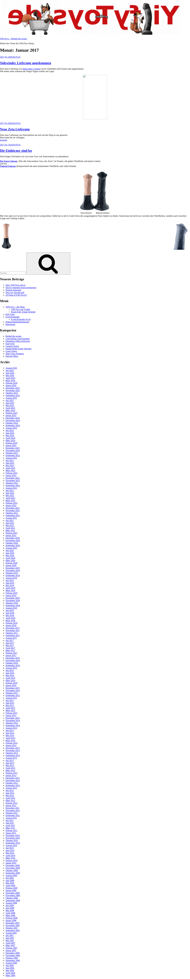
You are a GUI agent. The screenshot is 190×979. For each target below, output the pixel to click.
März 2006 (10, 975)
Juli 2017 (10, 640)
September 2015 (13, 695)
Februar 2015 (11, 713)
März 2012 (10, 800)
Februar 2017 (11, 653)
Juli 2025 (10, 400)
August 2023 (11, 458)
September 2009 (13, 873)
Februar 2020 (11, 563)
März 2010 (10, 858)
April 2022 (10, 498)
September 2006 (13, 960)
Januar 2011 (11, 833)
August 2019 (11, 578)
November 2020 (13, 540)
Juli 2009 (10, 878)
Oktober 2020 (12, 543)
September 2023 (13, 455)
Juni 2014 (10, 733)
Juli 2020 (10, 550)
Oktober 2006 (12, 958)
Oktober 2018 (12, 603)
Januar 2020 (11, 565)
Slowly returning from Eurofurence (21, 287)
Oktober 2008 (12, 898)
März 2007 (10, 945)
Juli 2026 (10, 370)
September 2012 (13, 785)
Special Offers (12, 356)
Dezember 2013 (13, 748)
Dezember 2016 (13, 658)
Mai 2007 (10, 940)
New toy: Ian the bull (15, 292)
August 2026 (11, 368)
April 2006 (10, 973)
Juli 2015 (10, 700)
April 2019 (10, 588)
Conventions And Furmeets (18, 338)
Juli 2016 (10, 670)
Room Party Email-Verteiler (23, 312)
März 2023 (10, 470)
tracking (3, 140)
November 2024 (13, 420)
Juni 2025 (10, 403)
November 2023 (13, 450)
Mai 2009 (10, 883)
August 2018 (11, 608)
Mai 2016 (10, 675)
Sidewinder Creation (31, 69)
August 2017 (11, 638)
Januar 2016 (11, 685)
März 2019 (10, 590)
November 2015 (13, 690)
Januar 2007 (11, 950)
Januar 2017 (11, 655)
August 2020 (11, 548)
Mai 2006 (10, 970)
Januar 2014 (11, 745)
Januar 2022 (11, 505)
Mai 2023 (10, 465)
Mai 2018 (10, 615)
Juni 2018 (10, 613)
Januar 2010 (11, 863)
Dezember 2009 (13, 865)
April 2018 (10, 618)
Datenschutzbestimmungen (17, 322)
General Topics (12, 346)
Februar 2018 (11, 623)
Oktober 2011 (12, 813)
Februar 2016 (11, 683)
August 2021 (11, 518)
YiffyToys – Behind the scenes (13, 38)
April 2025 (10, 408)
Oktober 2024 (12, 423)
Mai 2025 (10, 405)
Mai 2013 (10, 765)
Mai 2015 (10, 705)
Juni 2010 (10, 850)
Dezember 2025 (13, 388)
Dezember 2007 (13, 923)
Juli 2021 (10, 520)
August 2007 (11, 933)
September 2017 (13, 635)
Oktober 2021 (12, 513)
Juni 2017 (10, 643)
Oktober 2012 (12, 783)
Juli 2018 (10, 610)
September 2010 (13, 843)
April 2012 (10, 798)
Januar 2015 (11, 715)
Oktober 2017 (12, 633)
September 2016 (13, 665)
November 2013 (13, 750)
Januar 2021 (11, 535)
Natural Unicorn (8, 166)
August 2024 (11, 428)
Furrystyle (10, 343)
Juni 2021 (10, 523)
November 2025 (13, 390)
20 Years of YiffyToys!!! (16, 295)
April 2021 (10, 528)
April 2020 (10, 558)
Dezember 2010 (13, 835)
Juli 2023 (10, 460)
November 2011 (13, 810)
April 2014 (10, 738)
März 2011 (10, 828)
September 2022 (13, 485)
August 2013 (11, 758)
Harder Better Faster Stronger (18, 348)
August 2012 (11, 788)
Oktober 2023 (12, 453)
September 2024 (13, 425)
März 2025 (10, 410)
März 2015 (10, 710)
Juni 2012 (10, 793)
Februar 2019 (11, 593)
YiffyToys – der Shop (15, 307)
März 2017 (10, 650)
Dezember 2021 (13, 508)
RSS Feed (10, 314)
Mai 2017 (10, 645)
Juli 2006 (10, 965)
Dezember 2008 (13, 893)
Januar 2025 (11, 415)
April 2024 (10, 438)
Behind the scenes (13, 336)
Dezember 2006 (13, 953)
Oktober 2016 (12, 663)
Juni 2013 (10, 763)
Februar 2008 (11, 918)
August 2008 (11, 903)
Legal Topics (11, 351)
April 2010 (10, 855)
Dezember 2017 (13, 628)
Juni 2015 (10, 703)
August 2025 (11, 398)
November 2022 (13, 480)
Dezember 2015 (13, 688)
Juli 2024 (10, 430)
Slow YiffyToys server (15, 285)
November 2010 (13, 838)
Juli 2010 (10, 848)
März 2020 (10, 560)
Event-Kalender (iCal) (21, 319)
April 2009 (10, 885)
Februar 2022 (11, 503)
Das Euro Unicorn (8, 161)
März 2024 (10, 440)
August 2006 (11, 963)
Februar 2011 (11, 830)
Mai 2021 (10, 525)
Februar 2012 (11, 803)
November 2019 (13, 570)
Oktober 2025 (12, 393)
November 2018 (13, 600)
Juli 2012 (10, 790)
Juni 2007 (10, 938)
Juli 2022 (10, 490)
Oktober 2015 (12, 693)
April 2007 (10, 943)
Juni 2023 (10, 463)
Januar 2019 (11, 595)
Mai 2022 (10, 495)
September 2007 (13, 930)
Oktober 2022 (12, 483)
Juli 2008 (10, 905)
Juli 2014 (10, 730)
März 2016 (10, 680)
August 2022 (11, 488)
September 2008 (13, 900)
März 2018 (10, 620)
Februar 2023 (11, 473)
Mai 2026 (10, 375)
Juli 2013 (10, 760)
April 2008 (10, 913)
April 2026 (10, 378)
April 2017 (10, 648)
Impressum (10, 324)
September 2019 (13, 575)
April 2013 (10, 768)
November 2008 (13, 895)
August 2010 (11, 845)
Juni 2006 (10, 968)
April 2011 (10, 825)
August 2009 (11, 875)
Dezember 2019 (13, 568)
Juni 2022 (10, 493)
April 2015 (10, 708)
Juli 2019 (10, 580)
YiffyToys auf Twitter (20, 309)
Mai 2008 (10, 910)
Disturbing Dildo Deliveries (18, 341)
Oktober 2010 (12, 840)
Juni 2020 (10, 553)
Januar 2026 (11, 385)
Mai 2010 (10, 853)
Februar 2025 (11, 413)
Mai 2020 (10, 555)
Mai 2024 (10, 435)
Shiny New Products (15, 353)
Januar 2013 (11, 775)
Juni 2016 (10, 673)
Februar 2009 (11, 888)
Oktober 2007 (12, 928)
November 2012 (13, 780)
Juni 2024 (10, 433)
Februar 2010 (11, 860)
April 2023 (10, 468)
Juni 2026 (10, 373)
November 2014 (13, 720)
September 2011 (13, 815)
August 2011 (11, 818)
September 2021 (13, 515)
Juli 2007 (10, 935)
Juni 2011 (10, 823)
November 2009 (13, 868)
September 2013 (13, 755)
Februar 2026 (11, 383)
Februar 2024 (11, 443)
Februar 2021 (11, 533)
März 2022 (10, 500)
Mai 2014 (10, 735)
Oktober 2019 (12, 573)
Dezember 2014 (13, 718)
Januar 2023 (11, 475)
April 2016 (10, 678)
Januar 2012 (11, 805)
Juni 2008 (10, 908)
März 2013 (10, 770)
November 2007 (13, 925)
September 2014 (13, 725)
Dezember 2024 (13, 418)
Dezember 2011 (12, 808)
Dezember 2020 (13, 538)
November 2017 (13, 630)
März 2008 (10, 915)
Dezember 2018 (13, 598)
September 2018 (13, 605)
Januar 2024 (11, 445)
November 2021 (13, 510)
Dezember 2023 (13, 448)
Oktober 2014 (12, 723)
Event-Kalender (12, 317)
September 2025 (13, 395)
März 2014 (10, 740)
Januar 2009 (11, 890)
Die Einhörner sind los (16, 150)
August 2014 (11, 728)
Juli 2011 (9, 820)
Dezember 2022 (13, 478)
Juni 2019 (10, 583)
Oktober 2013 (12, 753)
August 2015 (11, 698)
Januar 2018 (11, 625)
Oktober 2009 (12, 870)
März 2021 (10, 530)
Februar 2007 (11, 948)
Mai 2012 (10, 795)
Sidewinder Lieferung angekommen (25, 63)
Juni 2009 (10, 880)
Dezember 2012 (13, 778)
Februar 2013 (11, 773)
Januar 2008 (11, 920)
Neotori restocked (13, 290)
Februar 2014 (11, 743)
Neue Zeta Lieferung (15, 129)
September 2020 (13, 545)
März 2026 (10, 380)
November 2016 (13, 660)
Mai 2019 (10, 585)
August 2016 (11, 668)
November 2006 (13, 955)
